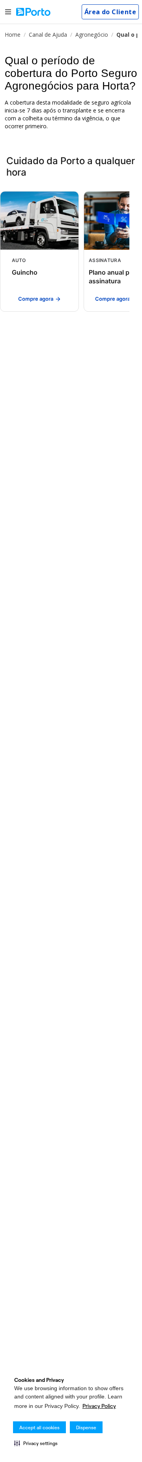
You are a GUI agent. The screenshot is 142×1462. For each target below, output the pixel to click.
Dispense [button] (86, 1427)
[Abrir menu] (8, 12)
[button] (36, 1443)
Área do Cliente (110, 11)
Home (13, 34)
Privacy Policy (99, 1406)
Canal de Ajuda (48, 34)
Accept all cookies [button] (39, 1427)
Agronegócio (91, 34)
